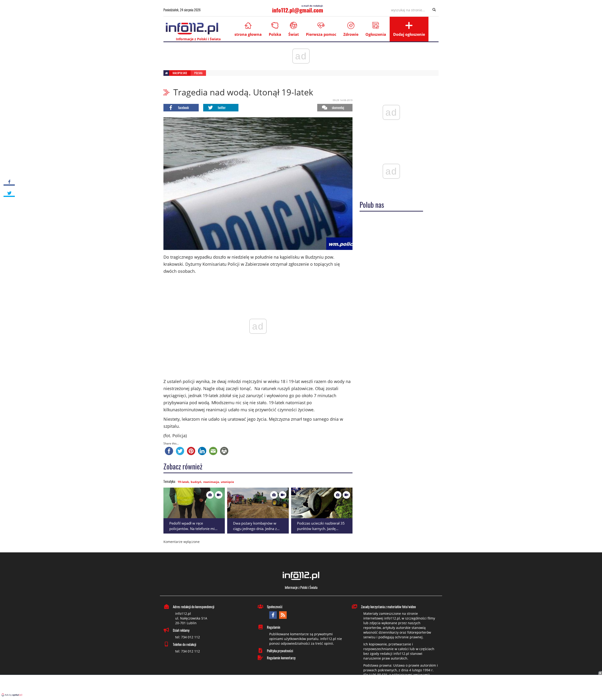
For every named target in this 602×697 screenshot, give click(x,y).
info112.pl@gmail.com (297, 10)
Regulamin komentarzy (281, 657)
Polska (275, 34)
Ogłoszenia (375, 34)
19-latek (183, 482)
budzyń (196, 482)
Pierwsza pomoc (321, 34)
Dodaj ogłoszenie (409, 34)
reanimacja (211, 482)
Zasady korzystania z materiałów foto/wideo (388, 606)
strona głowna (248, 34)
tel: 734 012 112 (187, 637)
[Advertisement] (301, 686)
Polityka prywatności (280, 650)
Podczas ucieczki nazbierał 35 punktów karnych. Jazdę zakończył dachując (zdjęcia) (321, 528)
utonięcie (227, 482)
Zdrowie (350, 34)
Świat (293, 34)
